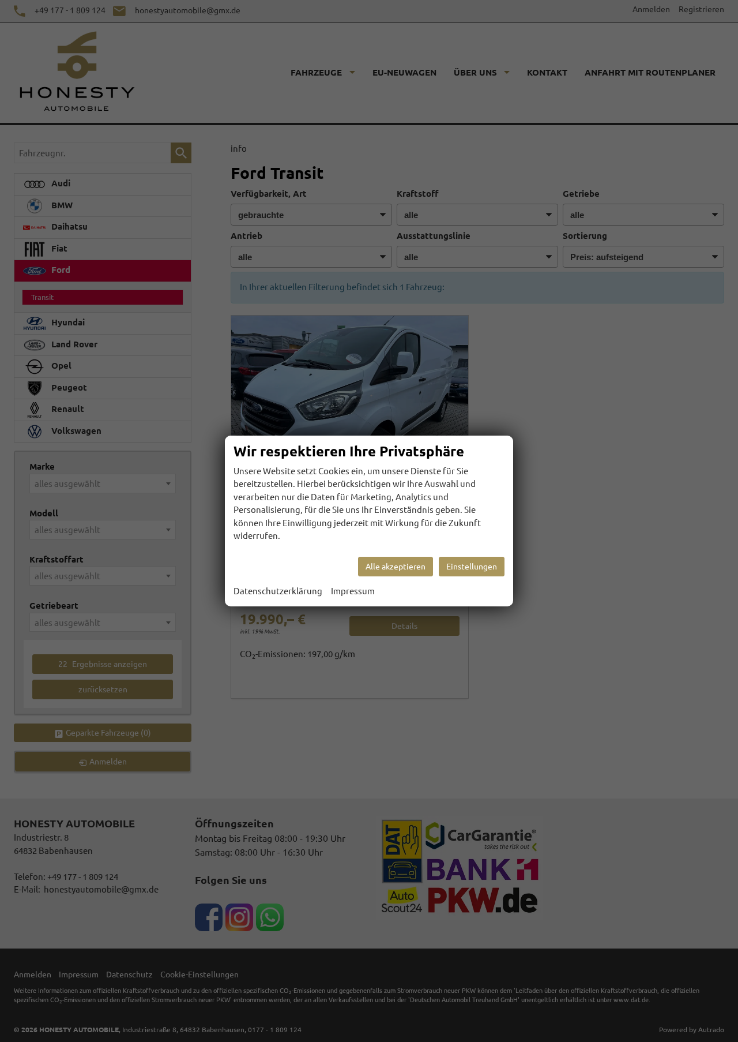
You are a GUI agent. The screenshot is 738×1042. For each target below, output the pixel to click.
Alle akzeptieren (396, 566)
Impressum (353, 591)
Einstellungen (471, 566)
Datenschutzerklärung (278, 591)
